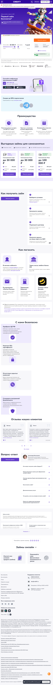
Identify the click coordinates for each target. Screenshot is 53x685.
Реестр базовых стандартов (7, 652)
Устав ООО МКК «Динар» (6, 648)
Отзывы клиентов (5, 598)
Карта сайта (4, 595)
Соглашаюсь (46, 681)
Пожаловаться (4, 584)
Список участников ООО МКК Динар (9, 667)
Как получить (4, 575)
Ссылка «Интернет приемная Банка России (10, 646)
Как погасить (4, 577)
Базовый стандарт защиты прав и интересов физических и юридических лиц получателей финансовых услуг (24, 661)
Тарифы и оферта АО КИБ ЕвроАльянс (9, 678)
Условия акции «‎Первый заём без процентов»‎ (9, 62)
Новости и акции (5, 582)
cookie (32, 681)
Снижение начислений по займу (25, 62)
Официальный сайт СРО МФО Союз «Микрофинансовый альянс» (15, 644)
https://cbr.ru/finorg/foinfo (6, 671)
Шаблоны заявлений (6, 589)
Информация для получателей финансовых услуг (11, 676)
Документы (4, 587)
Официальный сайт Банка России (8, 640)
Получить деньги (42, 40)
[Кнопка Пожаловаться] (49, 674)
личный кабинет (13, 267)
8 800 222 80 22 (35, 577)
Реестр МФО (3, 642)
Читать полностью (7, 437)
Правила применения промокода (38, 62)
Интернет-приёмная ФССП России (8, 638)
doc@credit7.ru (35, 581)
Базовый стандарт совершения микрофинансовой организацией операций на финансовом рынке (22, 659)
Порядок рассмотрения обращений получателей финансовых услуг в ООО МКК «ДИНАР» (20, 672)
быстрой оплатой (15, 270)
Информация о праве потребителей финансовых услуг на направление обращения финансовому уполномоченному (26, 665)
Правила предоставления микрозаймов (9, 657)
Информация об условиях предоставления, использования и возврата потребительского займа (21, 674)
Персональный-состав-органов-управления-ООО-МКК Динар (14, 650)
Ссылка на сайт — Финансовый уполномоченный (11, 669)
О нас (2, 579)
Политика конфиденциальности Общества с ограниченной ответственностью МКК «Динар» (12, 592)
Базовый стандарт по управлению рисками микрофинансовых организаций (17, 663)
